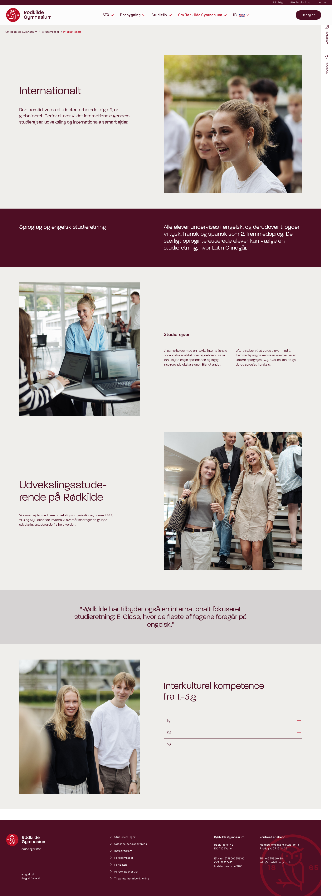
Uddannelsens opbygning (130, 844)
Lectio (322, 2)
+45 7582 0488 (274, 858)
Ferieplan (120, 864)
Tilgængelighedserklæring (131, 878)
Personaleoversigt (126, 871)
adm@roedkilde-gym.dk (275, 862)
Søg (280, 2)
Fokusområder (123, 858)
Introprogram (123, 851)
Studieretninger (124, 837)
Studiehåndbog (300, 2)
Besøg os (308, 15)
